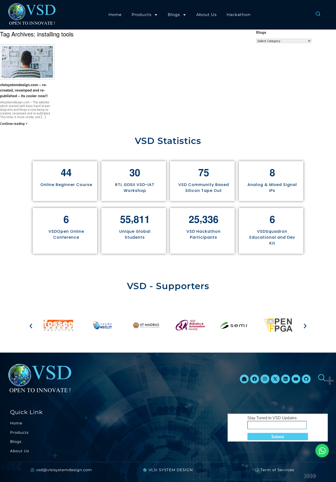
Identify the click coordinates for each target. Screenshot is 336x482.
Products (142, 14)
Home (115, 14)
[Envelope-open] (244, 378)
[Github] (306, 378)
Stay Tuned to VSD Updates (272, 418)
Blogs (174, 14)
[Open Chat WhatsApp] (322, 450)
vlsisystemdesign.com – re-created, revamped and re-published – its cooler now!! (24, 90)
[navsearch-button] (316, 15)
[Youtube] (295, 378)
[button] (31, 326)
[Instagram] (264, 378)
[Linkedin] (285, 378)
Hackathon (239, 14)
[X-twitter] (275, 378)
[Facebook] (254, 378)
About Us (206, 14)
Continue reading (12, 123)
